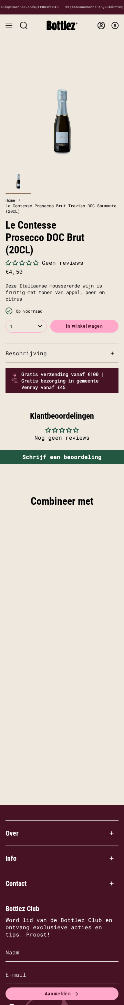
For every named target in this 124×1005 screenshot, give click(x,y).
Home (10, 200)
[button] (22, 262)
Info (11, 858)
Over (12, 833)
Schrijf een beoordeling (62, 456)
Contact (16, 883)
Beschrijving (26, 353)
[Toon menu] (9, 25)
